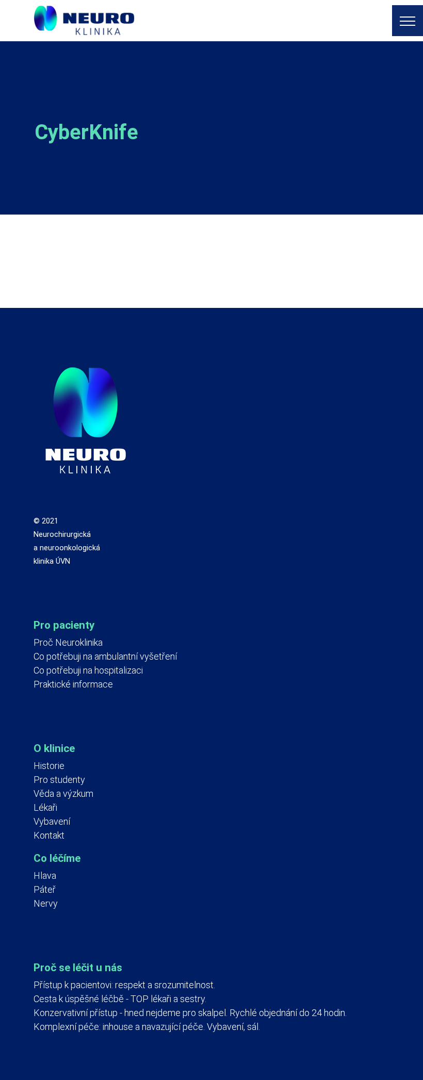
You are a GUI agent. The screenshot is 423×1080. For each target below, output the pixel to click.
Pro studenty (59, 779)
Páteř (45, 889)
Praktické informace (73, 684)
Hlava (45, 875)
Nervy (46, 903)
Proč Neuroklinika (68, 642)
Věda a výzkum (63, 793)
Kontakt (49, 835)
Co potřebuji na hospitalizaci (88, 670)
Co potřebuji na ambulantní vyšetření (105, 656)
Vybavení (52, 821)
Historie (49, 765)
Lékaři (45, 807)
